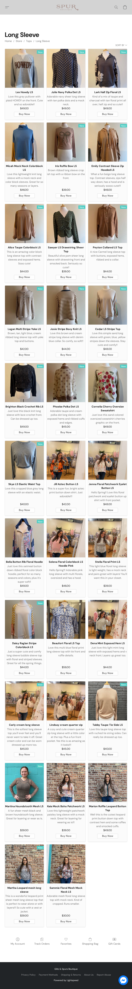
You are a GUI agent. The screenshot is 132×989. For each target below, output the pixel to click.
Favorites (66, 943)
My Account (18, 943)
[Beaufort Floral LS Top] (66, 619)
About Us (89, 974)
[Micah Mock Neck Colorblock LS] (24, 142)
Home (8, 41)
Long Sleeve (43, 41)
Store (19, 41)
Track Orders (42, 943)
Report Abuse (104, 974)
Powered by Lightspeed (66, 980)
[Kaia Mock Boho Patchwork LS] (66, 782)
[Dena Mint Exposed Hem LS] (107, 619)
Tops (29, 41)
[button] (66, 7)
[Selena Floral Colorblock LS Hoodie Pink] (66, 537)
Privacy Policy (28, 974)
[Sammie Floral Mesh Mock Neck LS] (66, 863)
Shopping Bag (90, 943)
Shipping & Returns (71, 974)
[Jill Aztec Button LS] (66, 460)
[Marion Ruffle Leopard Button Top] (107, 782)
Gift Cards (114, 943)
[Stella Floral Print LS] (107, 537)
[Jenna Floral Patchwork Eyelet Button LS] (107, 460)
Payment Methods (48, 974)
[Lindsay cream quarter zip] (66, 700)
